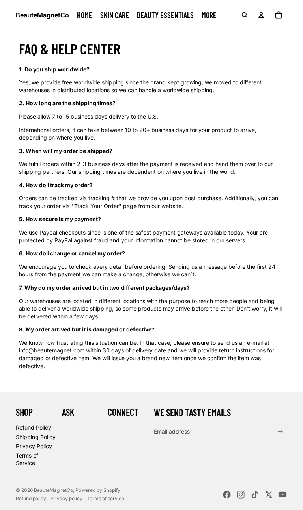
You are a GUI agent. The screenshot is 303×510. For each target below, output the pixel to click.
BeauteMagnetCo (53, 490)
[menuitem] (209, 15)
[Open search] (244, 15)
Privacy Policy (34, 446)
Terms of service (105, 498)
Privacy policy (66, 498)
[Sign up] (280, 431)
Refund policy (31, 498)
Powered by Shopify (97, 490)
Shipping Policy (36, 437)
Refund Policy (33, 427)
